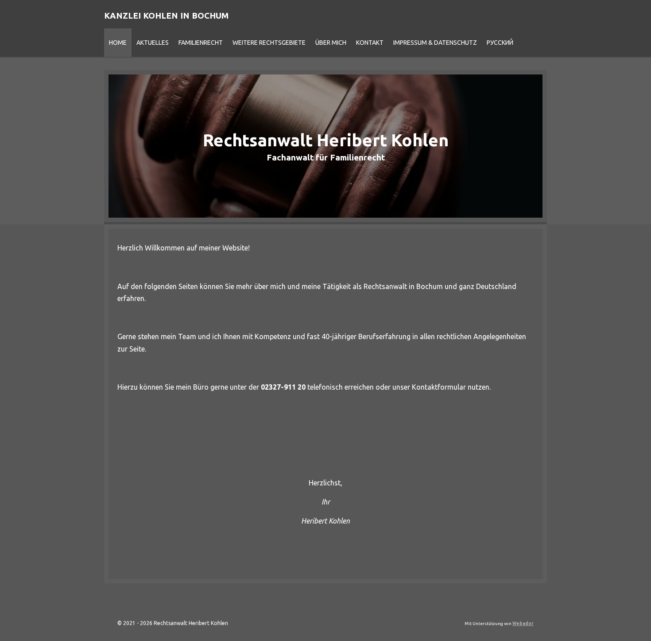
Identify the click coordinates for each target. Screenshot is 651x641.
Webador (523, 623)
